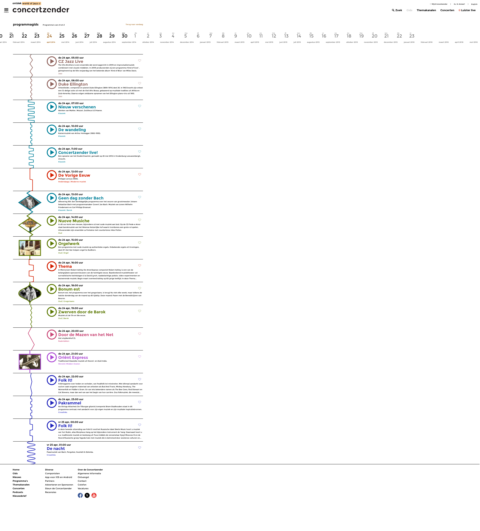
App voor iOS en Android (58, 477)
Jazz (60, 73)
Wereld (61, 364)
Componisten (52, 473)
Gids (409, 10)
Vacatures (83, 488)
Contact (82, 481)
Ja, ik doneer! (459, 4)
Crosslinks (62, 412)
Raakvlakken (63, 341)
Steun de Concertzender (58, 488)
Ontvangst (83, 477)
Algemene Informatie (89, 473)
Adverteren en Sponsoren (59, 484)
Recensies (50, 492)
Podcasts (18, 492)
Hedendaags (63, 182)
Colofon (82, 484)
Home (16, 469)
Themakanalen (426, 10)
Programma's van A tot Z (54, 25)
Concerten (447, 10)
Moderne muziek (78, 182)
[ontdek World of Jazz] (31, 3)
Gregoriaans (69, 301)
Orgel (66, 253)
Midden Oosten (73, 364)
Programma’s (20, 481)
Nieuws (17, 477)
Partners (49, 481)
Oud (60, 233)
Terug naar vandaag (134, 24)
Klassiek (61, 113)
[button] (52, 61)
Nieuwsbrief (19, 496)
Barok (69, 210)
